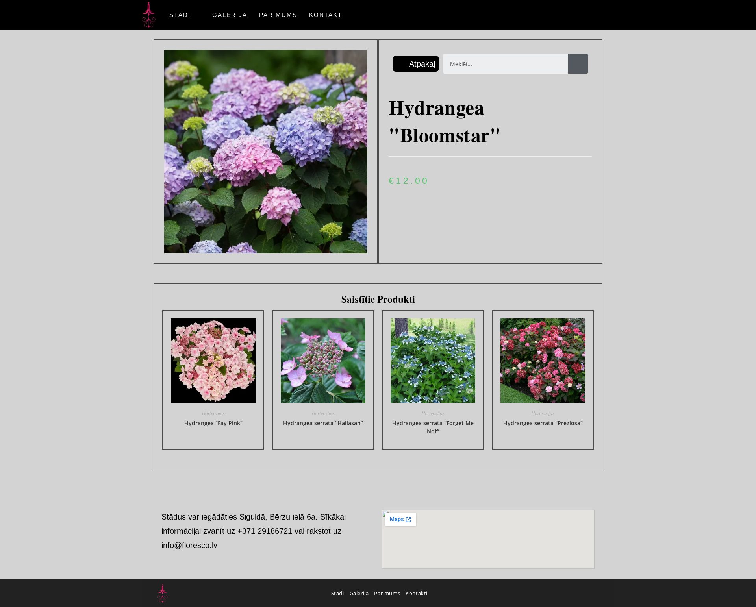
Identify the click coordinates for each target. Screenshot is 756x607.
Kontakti (417, 593)
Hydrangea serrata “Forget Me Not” (433, 427)
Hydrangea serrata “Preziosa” (543, 423)
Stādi (337, 593)
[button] (416, 64)
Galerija (359, 593)
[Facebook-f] (588, 593)
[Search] (578, 64)
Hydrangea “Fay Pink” (213, 423)
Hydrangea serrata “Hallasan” (323, 423)
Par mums (387, 593)
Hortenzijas (213, 413)
